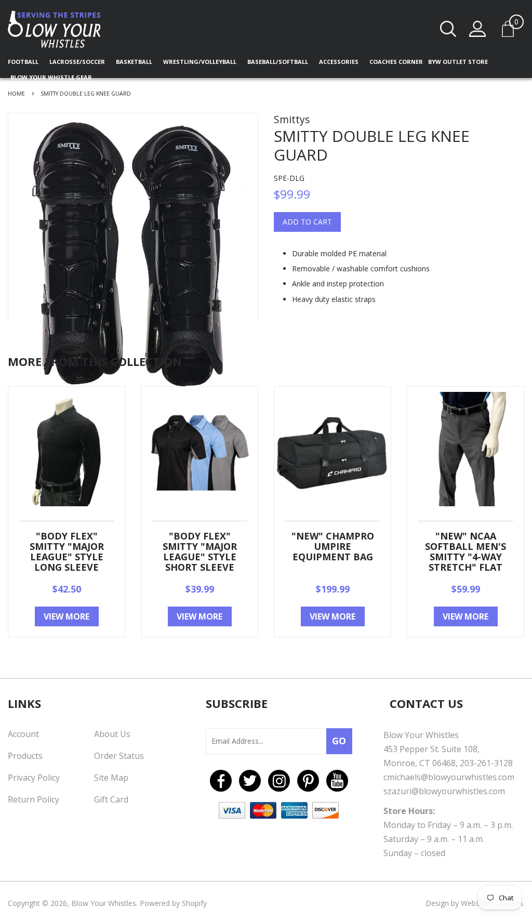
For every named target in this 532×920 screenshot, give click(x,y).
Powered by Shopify (173, 903)
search (448, 29)
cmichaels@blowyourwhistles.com (448, 777)
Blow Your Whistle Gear (51, 77)
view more (66, 616)
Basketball (135, 61)
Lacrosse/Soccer (78, 61)
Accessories (339, 61)
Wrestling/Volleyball (200, 61)
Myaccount (477, 29)
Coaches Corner (396, 61)
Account (23, 734)
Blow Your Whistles (103, 903)
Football (24, 61)
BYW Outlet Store (458, 61)
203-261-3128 (486, 763)
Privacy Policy (34, 777)
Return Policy (33, 799)
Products (25, 755)
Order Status (119, 755)
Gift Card (111, 799)
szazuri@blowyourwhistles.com (444, 791)
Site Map (111, 777)
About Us (112, 734)
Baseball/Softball (278, 61)
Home (16, 93)
